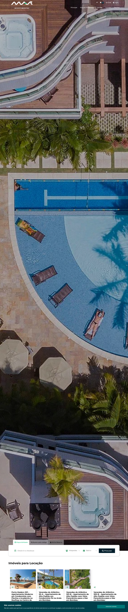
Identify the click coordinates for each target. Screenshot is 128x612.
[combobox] (75, 550)
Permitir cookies (111, 606)
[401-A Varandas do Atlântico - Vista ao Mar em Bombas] (78, 579)
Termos (117, 7)
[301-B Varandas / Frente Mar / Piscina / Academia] (23, 579)
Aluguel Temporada (87, 7)
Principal (74, 7)
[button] (41, 550)
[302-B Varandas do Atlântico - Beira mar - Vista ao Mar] (50, 579)
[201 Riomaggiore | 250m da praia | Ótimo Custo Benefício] (105, 579)
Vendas (99, 7)
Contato (108, 7)
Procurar (108, 551)
